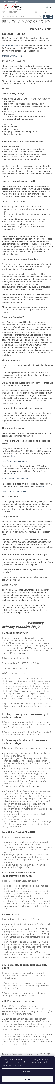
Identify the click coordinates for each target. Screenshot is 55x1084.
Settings (27, 1071)
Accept (27, 1079)
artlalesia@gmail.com (12, 56)
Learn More (17, 1065)
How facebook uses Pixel (14, 491)
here (13, 456)
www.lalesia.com (10, 46)
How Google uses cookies (14, 461)
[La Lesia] (12, 6)
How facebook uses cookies (15, 479)
